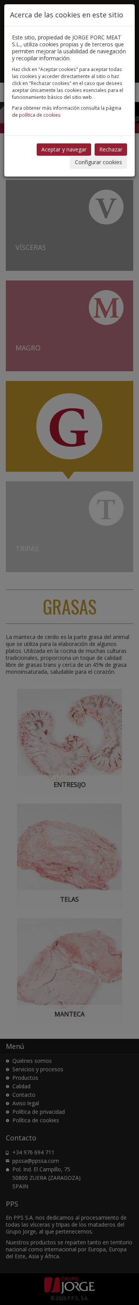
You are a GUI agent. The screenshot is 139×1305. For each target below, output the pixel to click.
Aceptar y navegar (63, 149)
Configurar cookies (98, 162)
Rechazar (110, 149)
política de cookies (40, 115)
